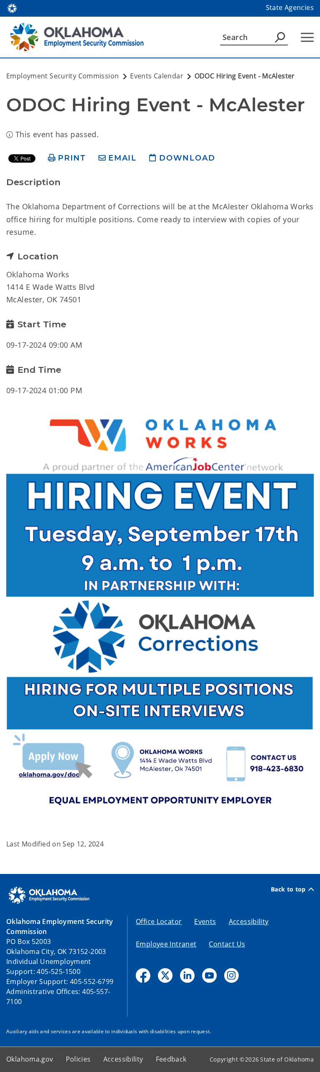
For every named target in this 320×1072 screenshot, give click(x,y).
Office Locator (159, 921)
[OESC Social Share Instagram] (231, 975)
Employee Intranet (166, 944)
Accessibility (249, 921)
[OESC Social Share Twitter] (165, 975)
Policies (78, 1059)
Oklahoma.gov (29, 1059)
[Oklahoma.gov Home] (12, 7)
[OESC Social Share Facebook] (143, 975)
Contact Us (227, 944)
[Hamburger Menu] (307, 37)
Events (205, 921)
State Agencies (290, 7)
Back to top (288, 889)
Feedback (171, 1059)
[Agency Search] (280, 37)
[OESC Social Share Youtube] (209, 975)
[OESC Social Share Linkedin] (187, 975)
